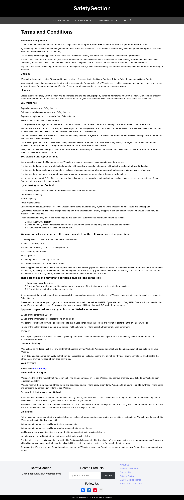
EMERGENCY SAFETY (83, 20)
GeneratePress (105, 497)
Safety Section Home (130, 480)
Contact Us (125, 472)
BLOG (123, 20)
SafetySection (92, 8)
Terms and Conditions (131, 483)
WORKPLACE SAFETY (108, 20)
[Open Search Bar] (131, 20)
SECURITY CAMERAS (61, 20)
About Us (124, 465)
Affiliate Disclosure (129, 468)
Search (108, 475)
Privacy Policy (39, 368)
